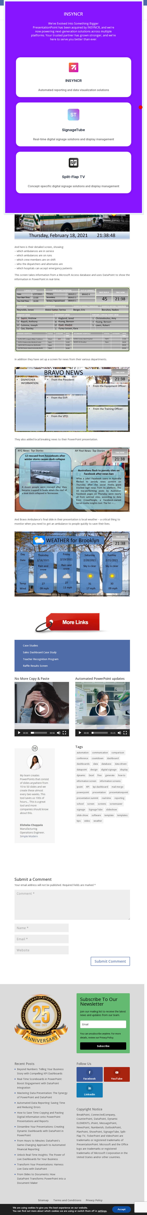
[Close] (141, 107)
